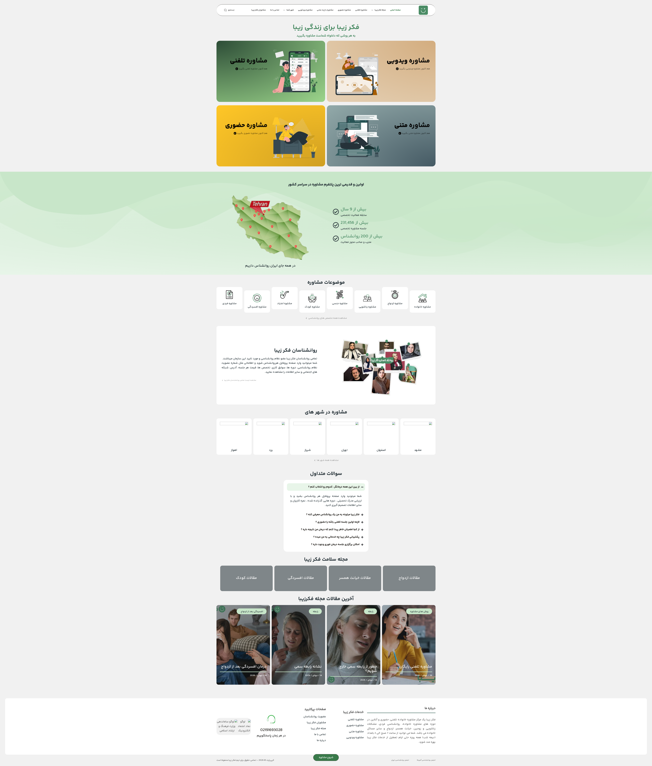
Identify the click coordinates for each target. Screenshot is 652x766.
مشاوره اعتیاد (284, 303)
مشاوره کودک (312, 307)
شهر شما (290, 10)
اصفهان (381, 450)
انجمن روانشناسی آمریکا (426, 760)
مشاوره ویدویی (355, 737)
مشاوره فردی (229, 303)
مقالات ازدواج (409, 578)
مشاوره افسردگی (257, 307)
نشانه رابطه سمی (308, 667)
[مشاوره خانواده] (422, 298)
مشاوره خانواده (422, 307)
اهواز (234, 450)
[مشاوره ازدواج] (395, 294)
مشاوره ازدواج (395, 303)
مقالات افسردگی (301, 578)
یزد (271, 450)
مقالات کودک (246, 578)
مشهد (418, 450)
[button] (326, 318)
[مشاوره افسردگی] (257, 298)
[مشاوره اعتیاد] (284, 294)
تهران (344, 450)
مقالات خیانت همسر (355, 578)
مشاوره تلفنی (361, 10)
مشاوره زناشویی (367, 307)
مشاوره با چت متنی (325, 10)
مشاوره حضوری (344, 10)
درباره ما (321, 740)
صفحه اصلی (395, 10)
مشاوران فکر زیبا (258, 10)
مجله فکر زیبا (380, 10)
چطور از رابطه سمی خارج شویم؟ (358, 669)
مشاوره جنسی (339, 303)
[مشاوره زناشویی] (367, 298)
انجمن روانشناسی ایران (400, 760)
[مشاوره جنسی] (340, 294)
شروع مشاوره (326, 757)
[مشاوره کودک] (312, 298)
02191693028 (271, 730)
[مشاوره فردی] (229, 294)
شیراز (307, 450)
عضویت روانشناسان (314, 717)
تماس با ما (274, 10)
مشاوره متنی (356, 731)
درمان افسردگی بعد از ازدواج (244, 667)
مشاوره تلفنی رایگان (415, 667)
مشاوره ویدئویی (305, 10)
